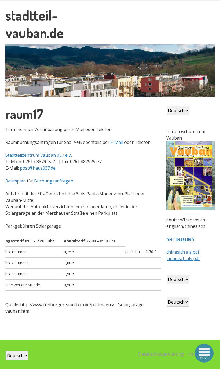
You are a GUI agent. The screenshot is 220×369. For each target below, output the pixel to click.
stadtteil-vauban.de (34, 23)
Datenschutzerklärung (161, 354)
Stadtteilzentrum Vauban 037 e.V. (38, 155)
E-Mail (117, 142)
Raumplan (15, 181)
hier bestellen (180, 239)
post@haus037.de (38, 168)
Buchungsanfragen (53, 181)
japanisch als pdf (183, 258)
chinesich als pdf (182, 252)
